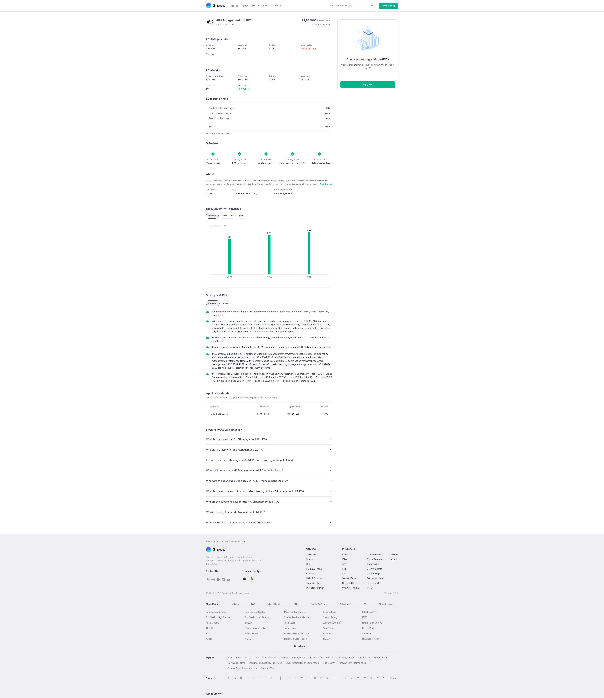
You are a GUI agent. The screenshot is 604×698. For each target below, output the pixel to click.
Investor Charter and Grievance (302, 663)
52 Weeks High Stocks (218, 617)
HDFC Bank (368, 628)
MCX (247, 657)
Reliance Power (370, 638)
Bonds (394, 554)
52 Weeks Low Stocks (257, 617)
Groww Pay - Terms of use (353, 663)
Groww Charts (374, 568)
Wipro (209, 638)
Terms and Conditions (265, 657)
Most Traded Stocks (294, 612)
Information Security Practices (265, 663)
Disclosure (364, 657)
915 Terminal (374, 554)
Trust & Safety (314, 583)
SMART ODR (380, 657)
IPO (344, 573)
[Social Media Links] (208, 580)
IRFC (364, 617)
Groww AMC (373, 583)
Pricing (310, 559)
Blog (308, 564)
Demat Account (375, 578)
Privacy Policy (346, 657)
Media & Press (314, 568)
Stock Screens (374, 559)
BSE (238, 657)
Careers (310, 573)
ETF (344, 568)
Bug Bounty (329, 663)
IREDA (248, 622)
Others (392, 678)
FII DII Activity (370, 612)
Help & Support (314, 578)
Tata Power (290, 628)
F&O (344, 559)
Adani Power (251, 633)
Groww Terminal (350, 587)
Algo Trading (373, 564)
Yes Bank (328, 628)
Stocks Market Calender (297, 617)
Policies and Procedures (293, 657)
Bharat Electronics (372, 622)
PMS (369, 587)
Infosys (327, 633)
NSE (230, 657)
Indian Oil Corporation (295, 638)
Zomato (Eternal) (332, 622)
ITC (208, 633)
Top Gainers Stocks (216, 612)
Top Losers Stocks (255, 612)
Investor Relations (316, 587)
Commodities (349, 583)
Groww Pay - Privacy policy (242, 668)
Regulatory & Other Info (322, 657)
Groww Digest (374, 573)
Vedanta (366, 633)
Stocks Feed (329, 612)
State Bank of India (255, 628)
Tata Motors (212, 622)
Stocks (346, 554)
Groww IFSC (267, 668)
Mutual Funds (349, 578)
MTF (344, 564)
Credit (394, 559)
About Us (311, 554)
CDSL (248, 638)
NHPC (209, 628)
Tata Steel (289, 622)
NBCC (326, 638)
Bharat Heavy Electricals (297, 633)
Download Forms (236, 663)
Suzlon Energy (330, 617)
